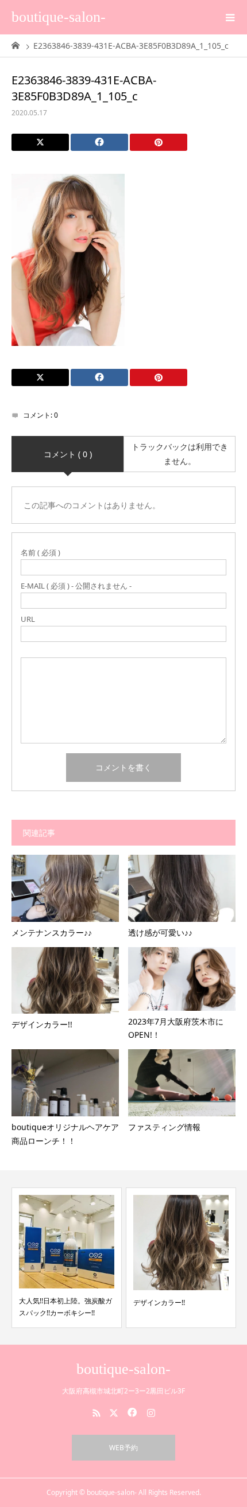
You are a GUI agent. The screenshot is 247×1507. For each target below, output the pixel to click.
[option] (66, 1257)
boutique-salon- (58, 17)
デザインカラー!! (159, 1302)
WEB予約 (123, 1448)
